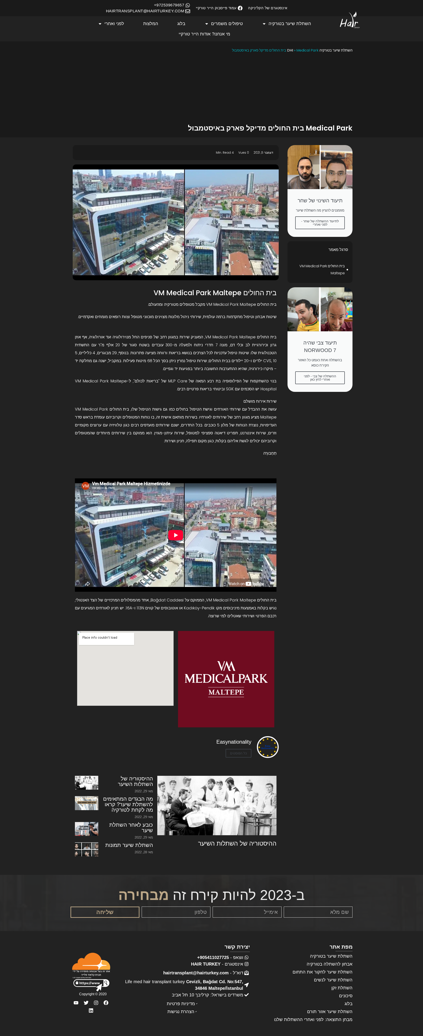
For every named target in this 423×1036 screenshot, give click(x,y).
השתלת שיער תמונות (129, 845)
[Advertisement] (211, 89)
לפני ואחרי (114, 23)
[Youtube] (76, 1003)
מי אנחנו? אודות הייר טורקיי (204, 33)
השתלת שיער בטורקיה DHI (319, 50)
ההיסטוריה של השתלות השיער (237, 843)
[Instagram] (96, 1003)
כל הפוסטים (238, 753)
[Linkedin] (91, 1010)
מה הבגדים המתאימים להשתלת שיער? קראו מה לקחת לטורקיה (128, 804)
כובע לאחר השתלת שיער (131, 827)
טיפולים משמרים (227, 23)
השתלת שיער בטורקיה (290, 23)
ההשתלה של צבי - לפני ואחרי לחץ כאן (320, 377)
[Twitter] (86, 1003)
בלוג (181, 23)
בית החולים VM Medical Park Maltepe (322, 270)
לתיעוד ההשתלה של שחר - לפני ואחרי (320, 222)
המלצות (150, 23)
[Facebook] (106, 1003)
